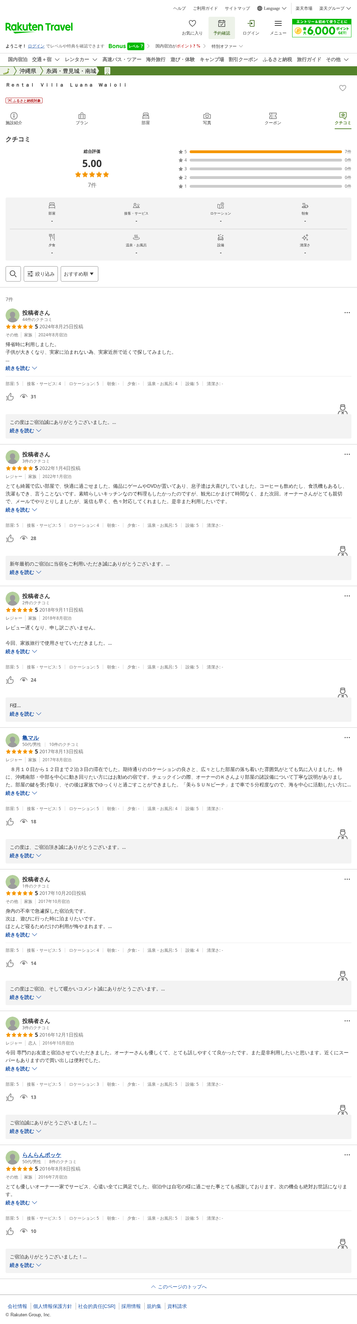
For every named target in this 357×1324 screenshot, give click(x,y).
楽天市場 (304, 8)
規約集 (154, 1306)
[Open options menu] (347, 312)
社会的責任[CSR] (96, 1306)
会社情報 (17, 1306)
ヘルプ (179, 8)
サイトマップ (237, 8)
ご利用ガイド (205, 8)
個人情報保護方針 (52, 1306)
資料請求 (177, 1306)
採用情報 (131, 1306)
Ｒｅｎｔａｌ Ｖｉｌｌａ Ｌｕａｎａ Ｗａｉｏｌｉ (67, 84)
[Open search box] (13, 274)
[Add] (342, 88)
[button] (29, 315)
